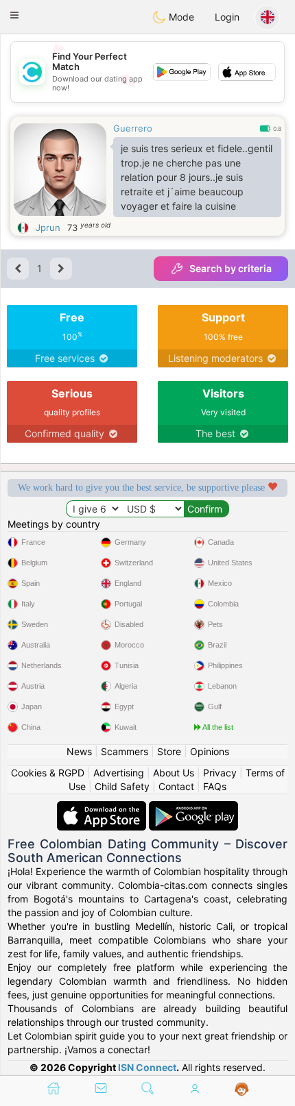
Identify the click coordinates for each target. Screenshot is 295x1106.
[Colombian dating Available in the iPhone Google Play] (193, 807)
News (79, 751)
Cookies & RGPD (47, 772)
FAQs (214, 786)
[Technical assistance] (242, 1089)
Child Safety (122, 786)
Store (169, 751)
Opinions (209, 751)
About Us (173, 772)
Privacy (220, 772)
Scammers (124, 751)
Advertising (118, 772)
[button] (14, 15)
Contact (176, 786)
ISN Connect (147, 1067)
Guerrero (132, 128)
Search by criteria (230, 268)
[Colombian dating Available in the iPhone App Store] (103, 807)
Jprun (48, 227)
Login (227, 17)
